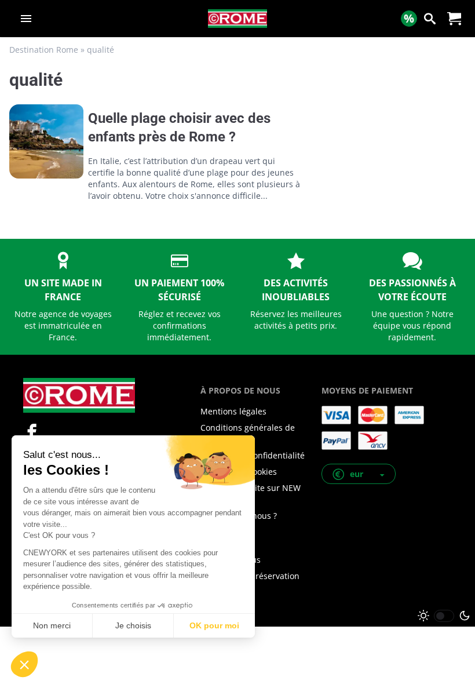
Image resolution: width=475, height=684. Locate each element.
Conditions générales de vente (247, 433)
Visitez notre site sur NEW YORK (250, 493)
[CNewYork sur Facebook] (32, 432)
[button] (358, 474)
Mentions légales (233, 411)
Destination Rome (43, 49)
